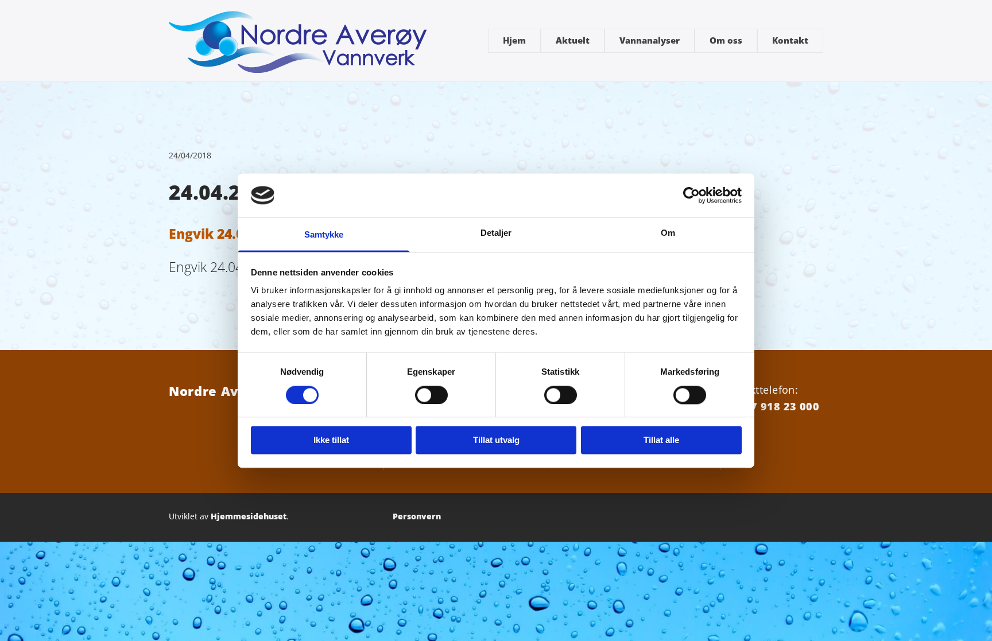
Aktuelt (573, 40)
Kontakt (790, 40)
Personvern (417, 516)
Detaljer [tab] (496, 233)
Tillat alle (661, 440)
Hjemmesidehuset (248, 516)
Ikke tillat (331, 440)
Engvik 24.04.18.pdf (233, 233)
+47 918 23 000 (778, 406)
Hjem (514, 40)
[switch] (431, 395)
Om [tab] (668, 233)
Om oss (726, 40)
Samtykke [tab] (324, 235)
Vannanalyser (649, 40)
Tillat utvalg (496, 440)
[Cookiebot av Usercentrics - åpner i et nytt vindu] (691, 195)
